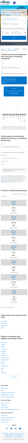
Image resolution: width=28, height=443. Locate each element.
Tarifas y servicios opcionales (7, 417)
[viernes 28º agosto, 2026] (10, 114)
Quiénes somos (4, 388)
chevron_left (2, 91)
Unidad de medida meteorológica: (19, 194)
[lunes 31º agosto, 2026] (16, 114)
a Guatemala (16, 49)
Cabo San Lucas (4, 357)
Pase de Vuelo (4, 415)
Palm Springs (4, 372)
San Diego (3, 351)
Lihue (2, 370)
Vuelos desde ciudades (19, 435)
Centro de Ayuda (5, 402)
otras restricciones (14, 179)
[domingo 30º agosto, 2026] (14, 114)
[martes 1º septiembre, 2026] (18, 114)
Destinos (3, 49)
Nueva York (3, 342)
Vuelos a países (5, 433)
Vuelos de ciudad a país (18, 436)
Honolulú (3, 344)
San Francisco (4, 325)
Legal (2, 390)
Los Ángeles (4, 321)
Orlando (3, 364)
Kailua (2, 368)
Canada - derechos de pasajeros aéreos (10, 409)
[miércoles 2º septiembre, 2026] (21, 114)
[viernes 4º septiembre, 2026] (25, 114)
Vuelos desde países (9, 436)
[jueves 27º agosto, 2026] (8, 114)
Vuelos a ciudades (12, 433)
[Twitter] (11, 428)
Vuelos (9, 49)
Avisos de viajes (4, 407)
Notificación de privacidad (7, 394)
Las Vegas (3, 353)
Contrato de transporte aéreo (8, 392)
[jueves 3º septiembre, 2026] (23, 114)
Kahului (2, 362)
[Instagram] (15, 428)
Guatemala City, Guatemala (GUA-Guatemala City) (13, 28)
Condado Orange (5, 359)
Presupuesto (3, 155)
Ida (3, 31)
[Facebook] (7, 428)
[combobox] (14, 68)
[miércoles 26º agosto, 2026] (5, 114)
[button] (14, 19)
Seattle (2, 327)
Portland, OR (4, 323)
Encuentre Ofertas (14, 93)
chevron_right (26, 91)
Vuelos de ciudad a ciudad (8, 435)
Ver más (14, 376)
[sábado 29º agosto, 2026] (12, 114)
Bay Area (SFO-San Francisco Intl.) (10, 24)
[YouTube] (20, 428)
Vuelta (16, 31)
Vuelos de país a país (20, 433)
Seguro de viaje (4, 421)
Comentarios (4, 405)
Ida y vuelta (5, 19)
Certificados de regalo (6, 419)
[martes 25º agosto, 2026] (3, 114)
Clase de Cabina (4, 161)
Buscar (14, 37)
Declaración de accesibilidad (7, 396)
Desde (3, 22)
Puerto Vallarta (4, 366)
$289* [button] (8, 14)
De (2, 65)
